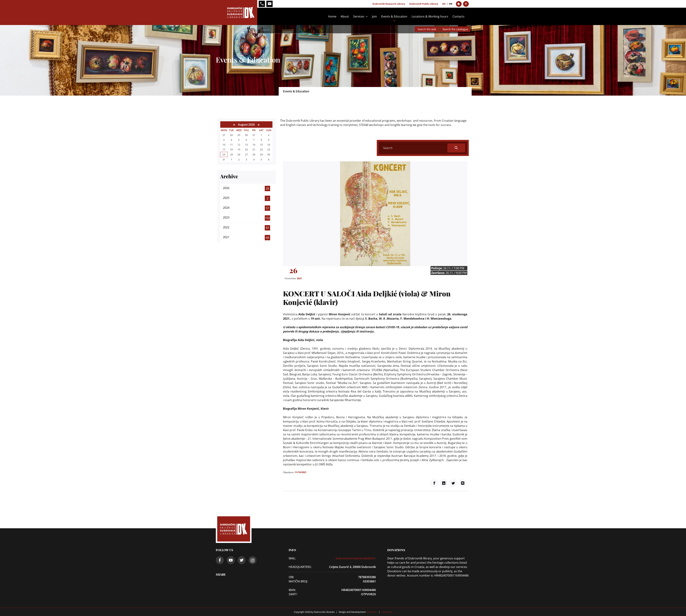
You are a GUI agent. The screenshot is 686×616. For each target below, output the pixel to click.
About (345, 16)
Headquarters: (299, 567)
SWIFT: (293, 594)
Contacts (458, 16)
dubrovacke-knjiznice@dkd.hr (355, 558)
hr (450, 3)
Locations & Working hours (430, 16)
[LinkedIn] (444, 483)
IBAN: (292, 590)
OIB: (291, 577)
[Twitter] (453, 483)
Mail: (292, 558)
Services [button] (358, 16)
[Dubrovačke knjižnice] (236, 12)
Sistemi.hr (371, 611)
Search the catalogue (455, 29)
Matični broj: (298, 581)
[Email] (463, 483)
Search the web (427, 29)
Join (374, 16)
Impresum (386, 611)
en (444, 3)
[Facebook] (434, 483)
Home (332, 16)
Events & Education (394, 16)
